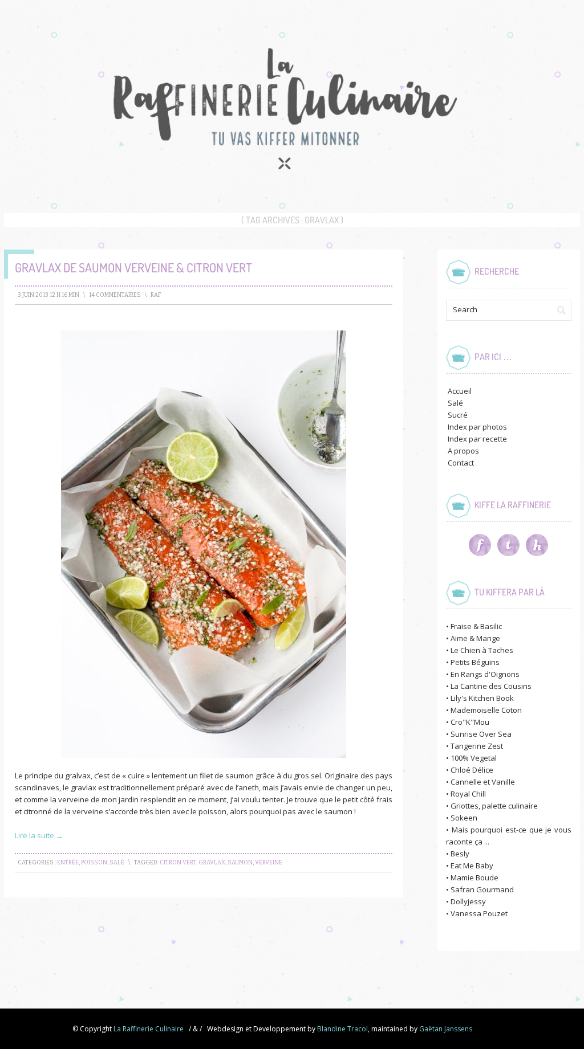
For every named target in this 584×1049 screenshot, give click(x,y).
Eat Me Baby (472, 865)
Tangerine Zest (477, 746)
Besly (460, 853)
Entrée (68, 862)
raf (156, 295)
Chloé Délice (472, 770)
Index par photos (477, 427)
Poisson (94, 862)
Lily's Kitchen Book (482, 698)
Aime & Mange (475, 638)
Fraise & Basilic (476, 626)
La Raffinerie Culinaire (148, 1029)
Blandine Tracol (342, 1029)
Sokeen (464, 818)
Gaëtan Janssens (445, 1029)
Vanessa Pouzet (479, 913)
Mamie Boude (474, 877)
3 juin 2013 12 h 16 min (48, 295)
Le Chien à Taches (482, 650)
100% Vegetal (474, 758)
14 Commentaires (115, 295)
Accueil (460, 391)
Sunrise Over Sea (481, 734)
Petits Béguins (475, 662)
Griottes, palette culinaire (494, 806)
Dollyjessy (468, 901)
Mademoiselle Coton (486, 710)
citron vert (178, 862)
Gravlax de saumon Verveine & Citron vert (133, 267)
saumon (240, 862)
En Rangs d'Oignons (485, 674)
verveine (268, 862)
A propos (463, 451)
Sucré (458, 415)
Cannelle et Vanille (483, 782)
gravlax (211, 862)
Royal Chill (468, 794)
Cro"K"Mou (470, 722)
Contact (461, 463)
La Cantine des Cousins (491, 686)
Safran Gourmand (482, 889)
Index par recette (477, 439)
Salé (117, 862)
